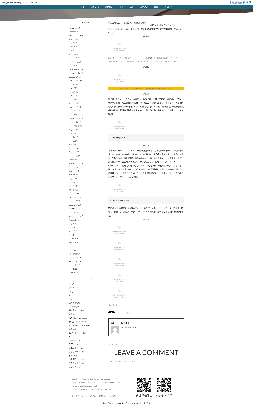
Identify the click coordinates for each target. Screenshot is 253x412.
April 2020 (73, 99)
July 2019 (73, 133)
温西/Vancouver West (78, 344)
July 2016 (73, 269)
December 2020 (76, 69)
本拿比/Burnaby (75, 329)
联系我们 (168, 7)
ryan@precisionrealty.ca (13, 2)
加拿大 (72, 314)
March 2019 (74, 148)
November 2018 (76, 163)
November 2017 (76, 208)
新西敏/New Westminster (80, 325)
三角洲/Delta (74, 303)
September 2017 (76, 216)
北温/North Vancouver (78, 318)
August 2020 (74, 84)
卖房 (132, 7)
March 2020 (74, 103)
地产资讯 (144, 7)
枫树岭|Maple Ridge (77, 333)
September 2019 (76, 126)
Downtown (73, 287)
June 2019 (73, 137)
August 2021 (74, 39)
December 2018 (76, 159)
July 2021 (73, 43)
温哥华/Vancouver (76, 340)
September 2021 (76, 35)
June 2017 (73, 227)
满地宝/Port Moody (77, 348)
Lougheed (73, 291)
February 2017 (75, 242)
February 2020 (75, 107)
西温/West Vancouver (78, 363)
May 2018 (73, 186)
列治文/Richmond (76, 310)
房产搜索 (109, 7)
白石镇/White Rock (77, 351)
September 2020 (76, 80)
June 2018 (73, 182)
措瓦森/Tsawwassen (77, 321)
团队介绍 (95, 7)
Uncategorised (75, 299)
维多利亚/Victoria (76, 359)
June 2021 (73, 46)
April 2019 (73, 144)
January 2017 (74, 246)
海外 (71, 336)
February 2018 (75, 197)
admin (127, 323)
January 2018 (74, 201)
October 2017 (75, 212)
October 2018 (75, 167)
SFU (70, 295)
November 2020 (76, 73)
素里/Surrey (74, 355)
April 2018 (73, 190)
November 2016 (76, 254)
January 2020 (74, 110)
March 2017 (74, 238)
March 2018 (74, 193)
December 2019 (76, 114)
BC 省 (71, 284)
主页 (83, 7)
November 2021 (76, 28)
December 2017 (76, 205)
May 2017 (73, 231)
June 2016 (73, 272)
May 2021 (73, 50)
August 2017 (74, 220)
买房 (121, 7)
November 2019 (76, 118)
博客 (156, 7)
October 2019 (75, 122)
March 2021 (74, 58)
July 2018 (73, 178)
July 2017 (73, 223)
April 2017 (73, 235)
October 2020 (75, 77)
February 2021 (75, 62)
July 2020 (73, 88)
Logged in (119, 361)
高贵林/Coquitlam (76, 367)
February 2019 (75, 152)
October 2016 (75, 257)
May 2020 (73, 95)
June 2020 (73, 92)
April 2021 (73, 54)
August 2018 (74, 174)
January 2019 (74, 156)
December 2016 (76, 250)
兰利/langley (74, 306)
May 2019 (73, 141)
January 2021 (74, 65)
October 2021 (75, 31)
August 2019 (74, 129)
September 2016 (76, 261)
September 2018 (76, 171)
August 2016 (74, 265)
